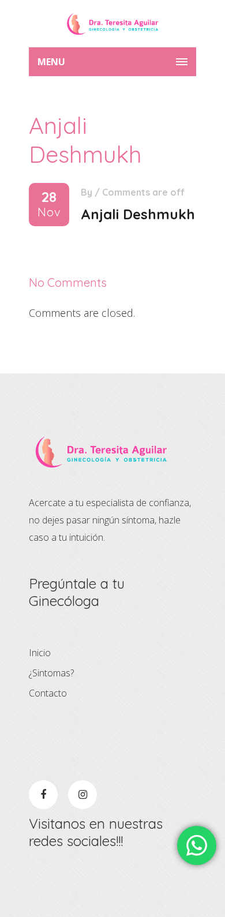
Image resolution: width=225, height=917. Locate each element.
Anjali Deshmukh (138, 214)
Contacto (48, 693)
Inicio (40, 652)
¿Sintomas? (51, 673)
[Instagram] (82, 794)
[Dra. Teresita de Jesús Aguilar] (112, 23)
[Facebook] (43, 794)
